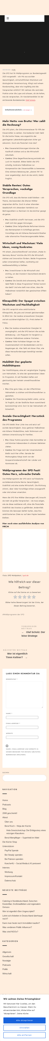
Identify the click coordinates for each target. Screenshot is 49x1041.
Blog (4, 809)
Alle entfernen (24, 1035)
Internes (6, 867)
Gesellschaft (8, 956)
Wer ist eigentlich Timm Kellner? (24, 654)
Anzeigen (27, 110)
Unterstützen (8, 846)
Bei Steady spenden (13, 855)
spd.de (25, 575)
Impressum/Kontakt (13, 876)
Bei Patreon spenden (14, 859)
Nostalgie (6, 960)
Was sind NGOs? (10, 931)
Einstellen (25, 1028)
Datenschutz (10, 880)
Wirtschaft (6, 973)
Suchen (5, 772)
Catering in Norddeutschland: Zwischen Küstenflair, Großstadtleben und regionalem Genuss (21, 904)
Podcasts (6, 804)
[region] (24, 1017)
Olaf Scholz (30, 100)
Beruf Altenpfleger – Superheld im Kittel (22, 837)
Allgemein (6, 952)
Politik (16, 46)
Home (5, 800)
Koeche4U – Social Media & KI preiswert (23, 863)
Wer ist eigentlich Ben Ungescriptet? (18, 911)
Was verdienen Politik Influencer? (17, 927)
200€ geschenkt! (9, 813)
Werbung (9, 872)
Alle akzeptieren (24, 1020)
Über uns (9, 821)
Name (9, 713)
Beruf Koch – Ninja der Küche (18, 826)
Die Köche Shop (9, 842)
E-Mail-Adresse (13, 723)
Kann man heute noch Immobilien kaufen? (21, 923)
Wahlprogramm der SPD (14, 614)
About (5, 817)
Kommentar (12, 679)
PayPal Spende (11, 850)
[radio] (15, 597)
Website (9, 733)
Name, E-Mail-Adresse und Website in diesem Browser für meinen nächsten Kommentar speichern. (23, 752)
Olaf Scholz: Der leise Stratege (24, 632)
